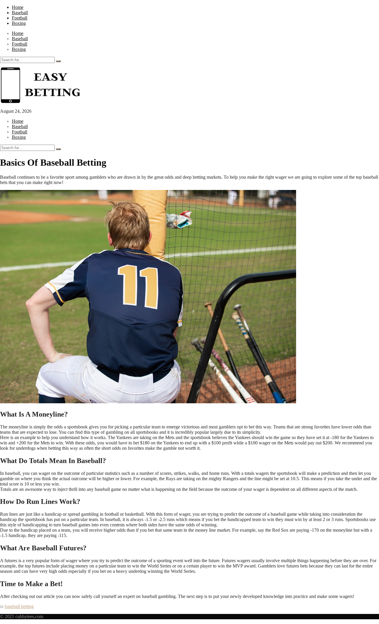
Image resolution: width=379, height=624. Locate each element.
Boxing (19, 23)
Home (17, 7)
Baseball (20, 12)
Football (19, 17)
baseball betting (19, 606)
